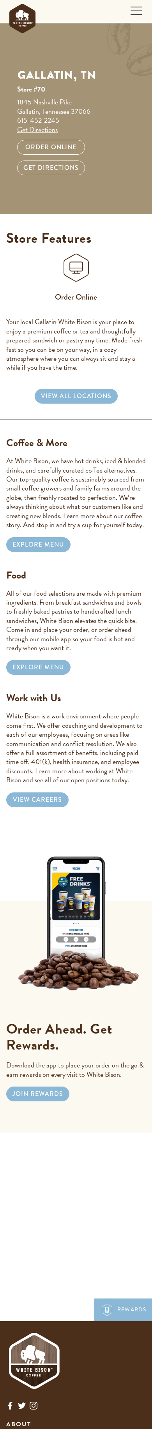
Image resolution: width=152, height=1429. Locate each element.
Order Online (50, 147)
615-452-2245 (38, 120)
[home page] (22, 16)
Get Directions (37, 129)
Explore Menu (38, 544)
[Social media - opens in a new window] (10, 1407)
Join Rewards (37, 1093)
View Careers (37, 799)
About (18, 1424)
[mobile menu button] (136, 11)
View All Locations (76, 396)
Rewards (131, 1310)
